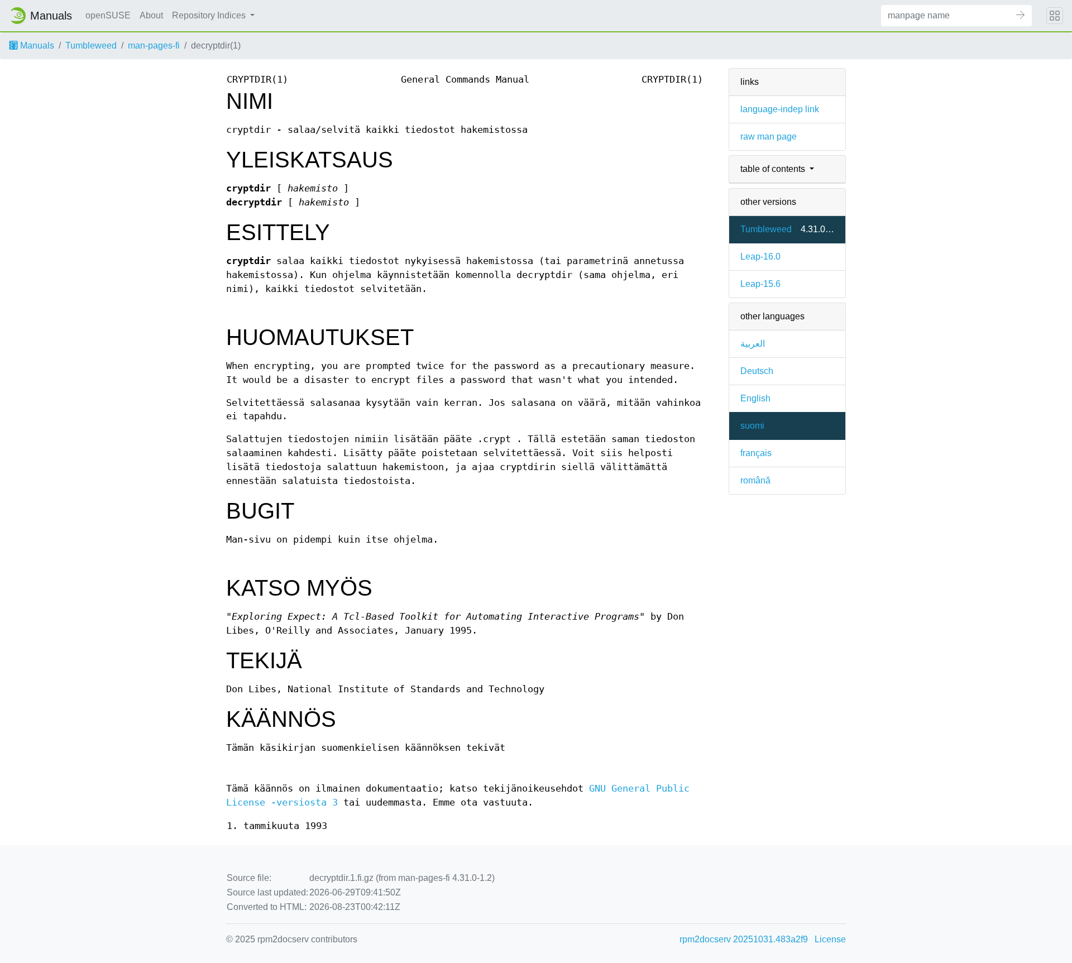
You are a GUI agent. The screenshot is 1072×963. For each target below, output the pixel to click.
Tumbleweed (91, 45)
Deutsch (756, 371)
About (151, 15)
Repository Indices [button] (210, 15)
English (755, 398)
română (755, 480)
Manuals (36, 45)
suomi (752, 425)
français (756, 453)
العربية (752, 343)
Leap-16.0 (760, 256)
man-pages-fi (154, 45)
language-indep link (779, 109)
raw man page (768, 136)
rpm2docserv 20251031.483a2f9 (743, 939)
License (830, 939)
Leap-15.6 (760, 284)
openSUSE (108, 15)
